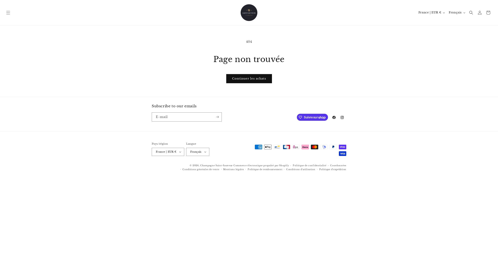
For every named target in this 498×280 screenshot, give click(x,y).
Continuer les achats (249, 78)
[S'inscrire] (217, 117)
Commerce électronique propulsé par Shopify (261, 165)
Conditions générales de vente (200, 169)
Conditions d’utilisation (300, 169)
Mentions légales (233, 169)
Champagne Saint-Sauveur (216, 165)
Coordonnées (338, 165)
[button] (8, 12)
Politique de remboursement (265, 169)
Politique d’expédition (332, 169)
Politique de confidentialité (309, 165)
